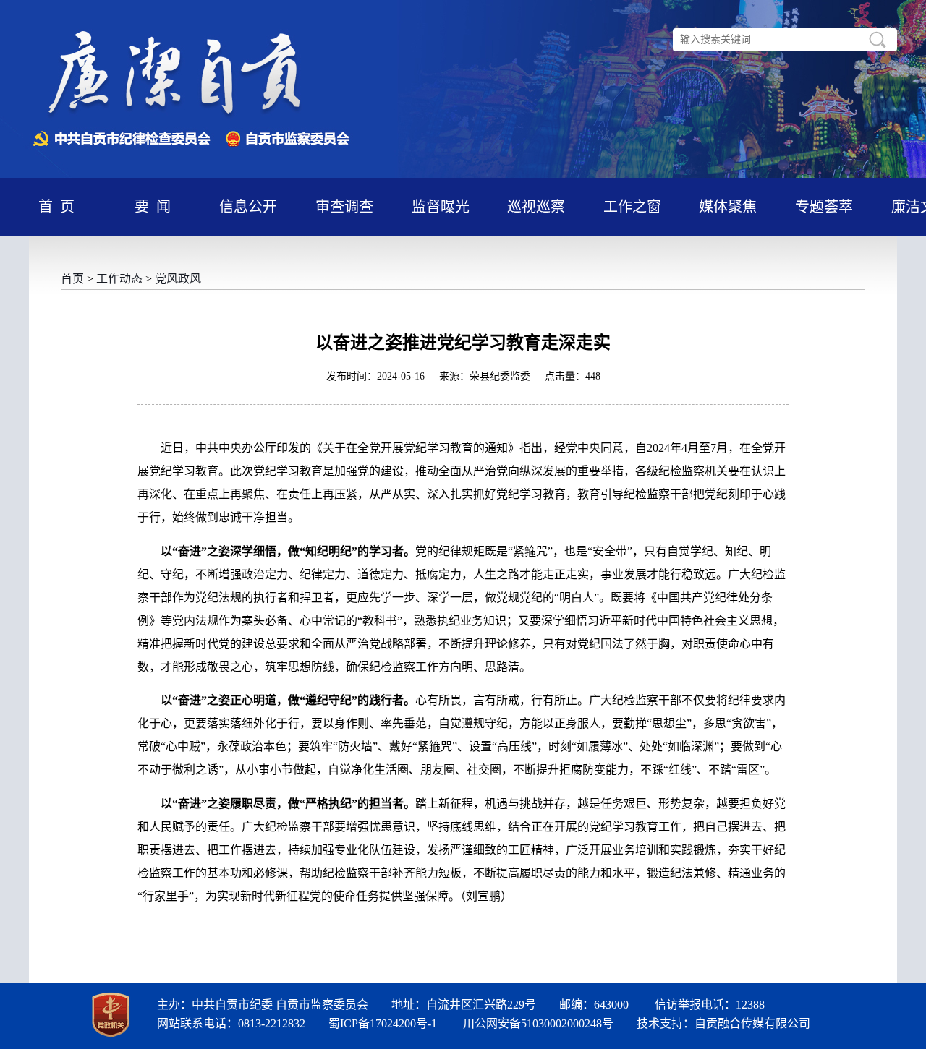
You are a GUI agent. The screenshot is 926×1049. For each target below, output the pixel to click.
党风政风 (178, 279)
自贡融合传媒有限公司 (752, 1023)
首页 (72, 279)
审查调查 (344, 207)
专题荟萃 (824, 207)
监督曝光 (441, 207)
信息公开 (248, 207)
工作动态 (119, 279)
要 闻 (153, 207)
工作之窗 (632, 207)
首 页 (56, 207)
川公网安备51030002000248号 (538, 1023)
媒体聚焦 (728, 207)
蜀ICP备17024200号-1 (382, 1023)
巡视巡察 (536, 207)
